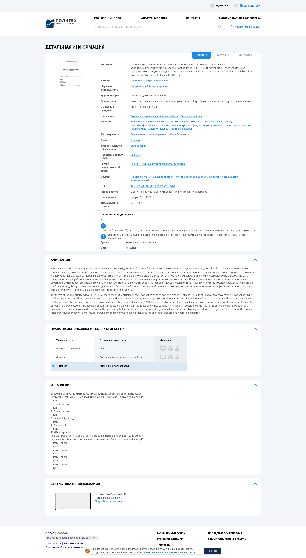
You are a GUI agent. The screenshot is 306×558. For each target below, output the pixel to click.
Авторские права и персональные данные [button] (70, 537)
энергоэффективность (145, 125)
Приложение (138, 176)
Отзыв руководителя (160, 176)
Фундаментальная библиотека (240, 18)
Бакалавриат (138, 145)
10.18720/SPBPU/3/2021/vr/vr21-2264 (153, 186)
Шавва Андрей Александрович (149, 86)
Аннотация (60, 260)
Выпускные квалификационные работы (154, 116)
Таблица (201, 55)
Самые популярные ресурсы (227, 539)
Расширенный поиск (108, 18)
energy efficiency (158, 128)
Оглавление (61, 385)
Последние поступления (225, 533)
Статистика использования (75, 484)
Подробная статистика (108, 501)
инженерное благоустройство (148, 121)
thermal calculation (182, 128)
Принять (212, 550)
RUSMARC (245, 55)
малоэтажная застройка (216, 121)
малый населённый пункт (184, 121)
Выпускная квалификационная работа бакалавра (160, 134)
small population (235, 125)
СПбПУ (51, 533)
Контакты (193, 18)
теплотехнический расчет (176, 125)
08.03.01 (136, 155)
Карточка (222, 55)
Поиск (219, 26)
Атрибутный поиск (154, 18)
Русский (135, 140)
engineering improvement (208, 125)
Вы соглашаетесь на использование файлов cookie (165, 552)
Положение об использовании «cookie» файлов (72, 547)
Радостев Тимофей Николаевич (149, 80)
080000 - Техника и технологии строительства (158, 164)
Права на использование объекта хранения (89, 329)
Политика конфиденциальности (64, 543)
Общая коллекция (191, 116)
